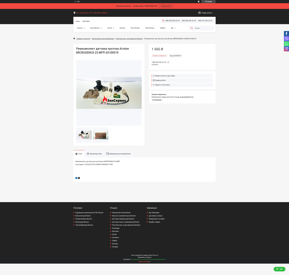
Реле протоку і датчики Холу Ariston (129, 39)
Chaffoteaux (149, 28)
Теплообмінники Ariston (84, 225)
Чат (281, 269)
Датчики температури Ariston (123, 219)
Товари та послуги (83, 39)
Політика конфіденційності (157, 259)
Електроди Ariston (82, 222)
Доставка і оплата (155, 216)
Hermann (115, 231)
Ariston (80, 28)
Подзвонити (166, 6)
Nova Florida (135, 28)
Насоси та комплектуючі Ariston (124, 216)
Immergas (115, 228)
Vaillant (162, 28)
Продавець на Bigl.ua (144, 257)
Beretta (122, 28)
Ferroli (109, 28)
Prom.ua (155, 255)
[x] (79, 178)
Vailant (114, 240)
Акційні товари (154, 222)
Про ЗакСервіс (154, 213)
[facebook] (76, 178)
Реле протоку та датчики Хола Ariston (126, 225)
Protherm (115, 237)
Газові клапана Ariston (83, 219)
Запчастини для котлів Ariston (103, 39)
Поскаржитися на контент (139, 259)
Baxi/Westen (95, 28)
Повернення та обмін (156, 219)
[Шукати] (191, 28)
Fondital (115, 247)
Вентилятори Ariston (83, 216)
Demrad (115, 244)
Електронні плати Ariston (121, 213)
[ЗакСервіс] (78, 21)
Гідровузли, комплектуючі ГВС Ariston (89, 213)
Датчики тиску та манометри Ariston (125, 222)
